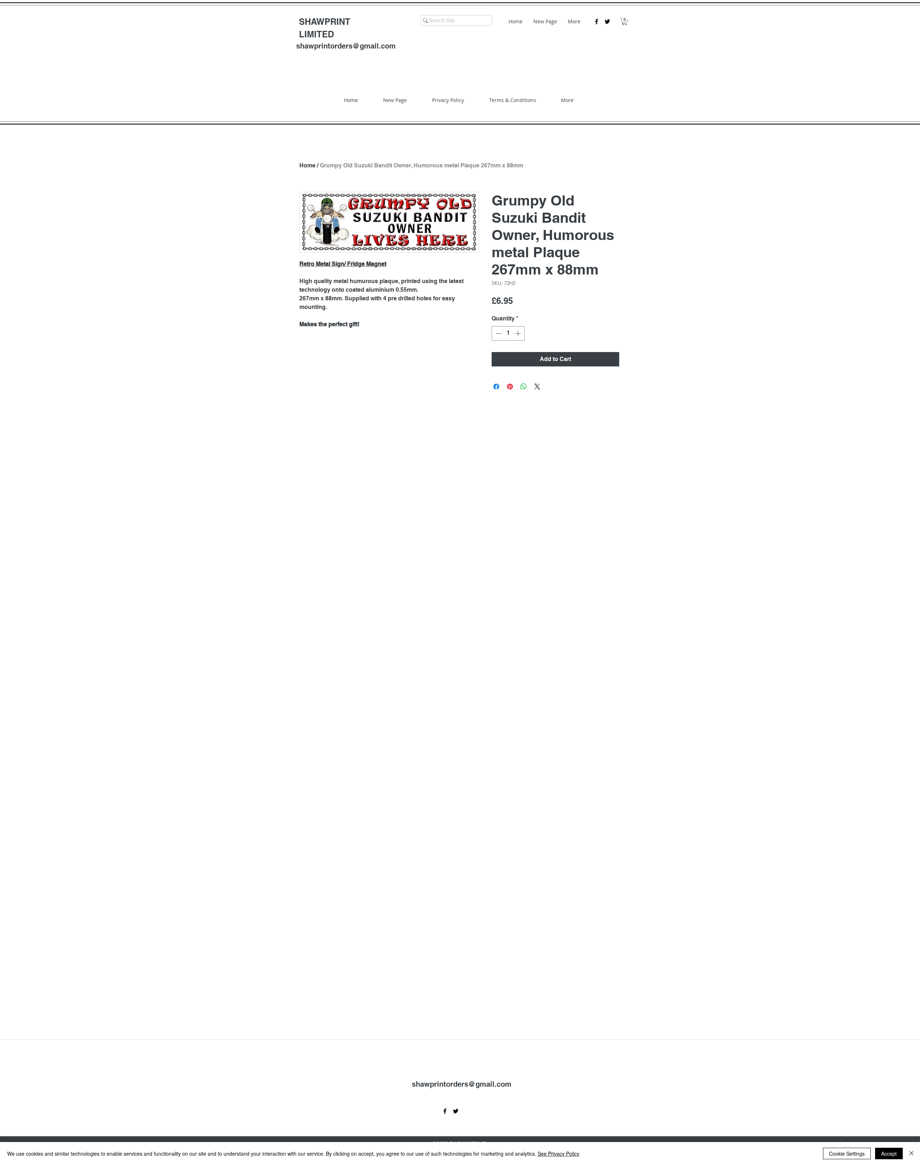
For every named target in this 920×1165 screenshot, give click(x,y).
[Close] (911, 1153)
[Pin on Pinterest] (510, 386)
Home (307, 165)
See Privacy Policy (558, 1153)
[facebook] (596, 21)
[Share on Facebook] (496, 386)
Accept (889, 1153)
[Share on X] (537, 386)
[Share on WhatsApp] (523, 386)
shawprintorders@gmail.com (346, 46)
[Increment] (519, 333)
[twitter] (607, 21)
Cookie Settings (847, 1153)
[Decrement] (498, 333)
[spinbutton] (508, 333)
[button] (624, 21)
